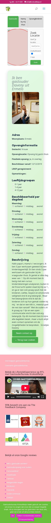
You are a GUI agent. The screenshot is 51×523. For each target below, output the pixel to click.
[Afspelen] (8, 397)
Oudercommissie (13, 494)
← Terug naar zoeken (25, 340)
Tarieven (10, 478)
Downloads (11, 475)
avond (39, 206)
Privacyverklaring (26, 519)
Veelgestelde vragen (15, 482)
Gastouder (13, 19)
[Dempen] (39, 397)
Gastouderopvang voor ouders (19, 467)
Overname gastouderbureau (16, 365)
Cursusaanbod (12, 471)
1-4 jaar (18, 187)
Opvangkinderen (35, 19)
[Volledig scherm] (42, 397)
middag (29, 206)
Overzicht (10, 490)
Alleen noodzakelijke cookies (29, 516)
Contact (10, 497)
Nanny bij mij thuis (23, 22)
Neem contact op (24, 333)
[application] (25, 387)
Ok (13, 516)
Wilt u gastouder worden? (17, 463)
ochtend (18, 206)
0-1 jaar (18, 184)
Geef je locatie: (33, 40)
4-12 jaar (18, 190)
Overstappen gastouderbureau (17, 361)
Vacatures (11, 486)
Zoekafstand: (35, 51)
